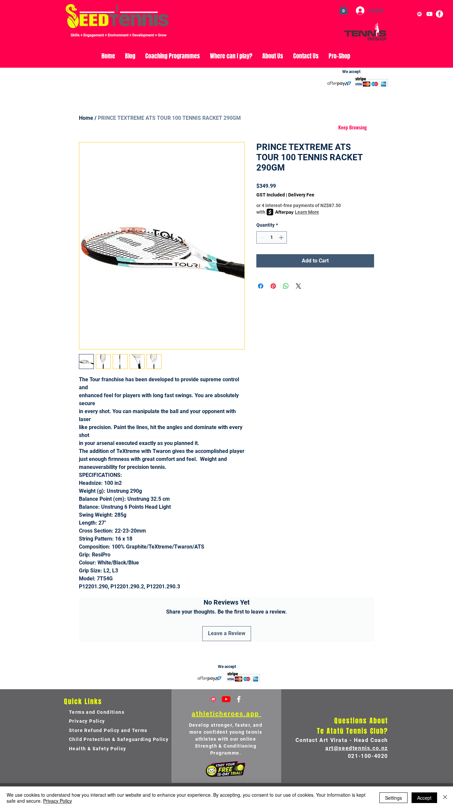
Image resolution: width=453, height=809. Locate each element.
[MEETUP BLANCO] (419, 14)
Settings (393, 797)
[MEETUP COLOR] (213, 699)
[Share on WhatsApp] (286, 286)
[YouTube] (429, 14)
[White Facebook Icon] (238, 699)
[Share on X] (298, 286)
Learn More (307, 212)
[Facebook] (439, 14)
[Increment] (282, 237)
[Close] (445, 798)
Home (86, 118)
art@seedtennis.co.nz (356, 748)
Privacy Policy (57, 800)
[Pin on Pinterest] (273, 286)
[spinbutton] (272, 237)
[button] (343, 9)
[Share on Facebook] (261, 286)
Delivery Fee (301, 194)
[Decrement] (261, 237)
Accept (424, 797)
